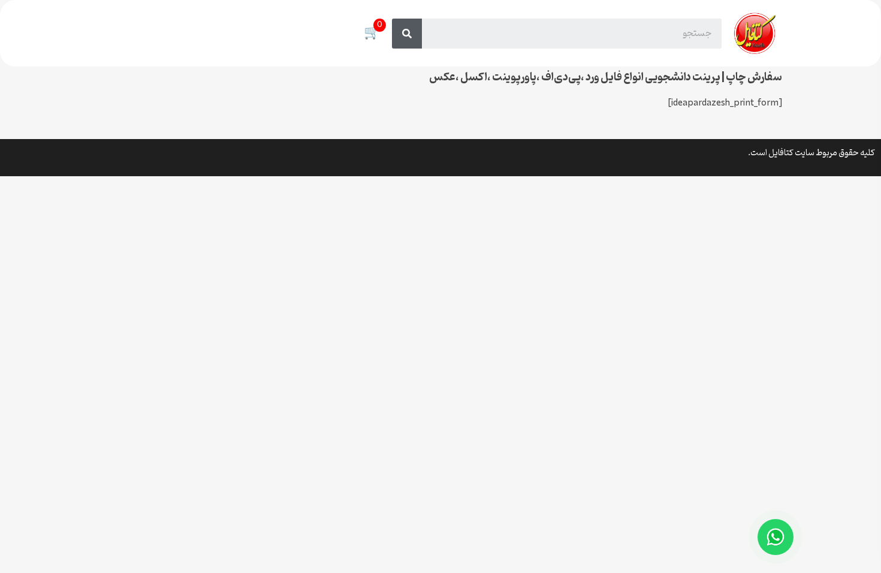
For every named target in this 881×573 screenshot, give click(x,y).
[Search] (407, 34)
